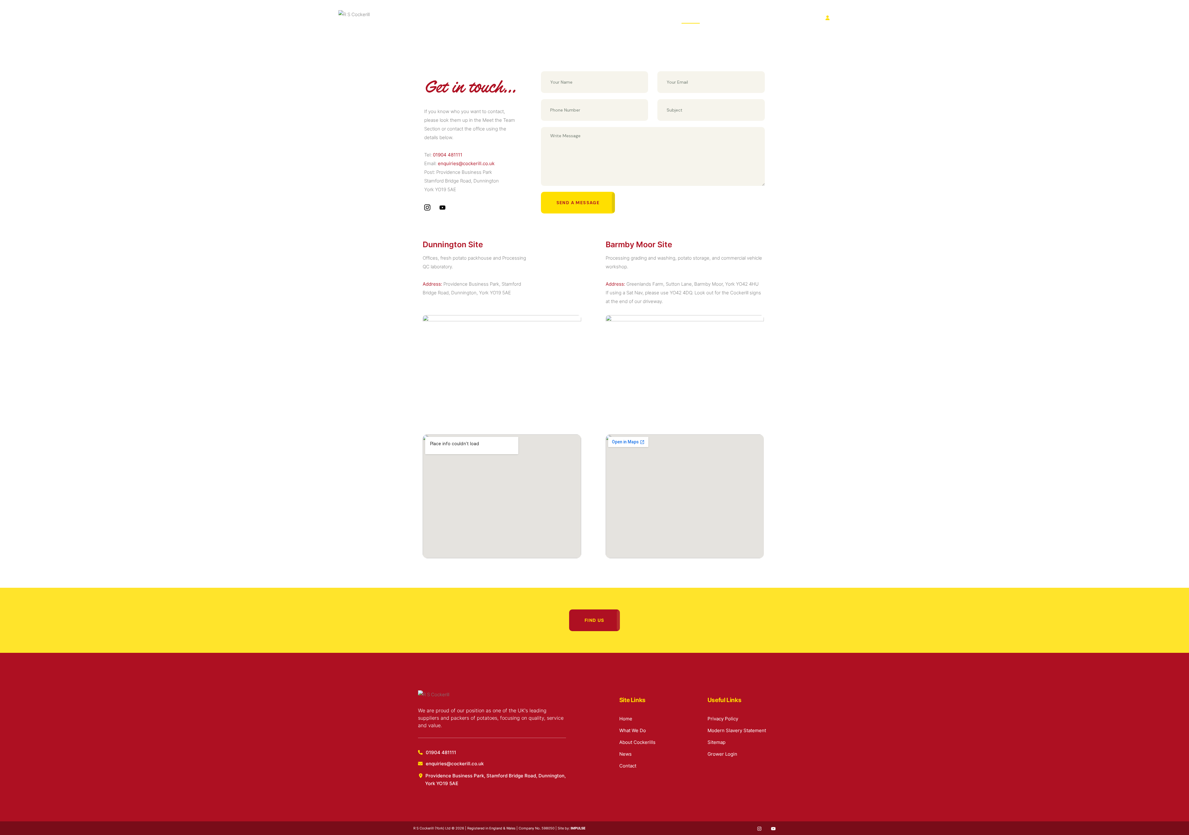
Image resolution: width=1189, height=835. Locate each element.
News (663, 18)
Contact (691, 18)
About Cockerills (625, 18)
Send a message (578, 202)
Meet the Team (498, 120)
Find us (594, 620)
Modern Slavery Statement (737, 730)
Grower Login (722, 754)
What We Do (581, 18)
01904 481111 (447, 155)
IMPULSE (578, 828)
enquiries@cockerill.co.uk (466, 163)
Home (548, 18)
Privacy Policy (723, 718)
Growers (841, 18)
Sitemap (716, 742)
